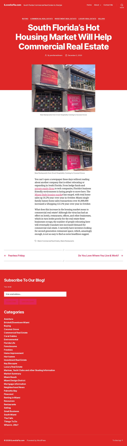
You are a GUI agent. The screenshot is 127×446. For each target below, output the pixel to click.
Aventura (8, 319)
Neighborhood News (14, 387)
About (96, 5)
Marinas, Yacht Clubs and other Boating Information (29, 370)
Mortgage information (15, 384)
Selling (101, 19)
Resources (9, 401)
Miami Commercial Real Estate (49, 241)
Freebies (8, 350)
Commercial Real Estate (41, 19)
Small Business (11, 411)
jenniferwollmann (56, 55)
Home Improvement (14, 353)
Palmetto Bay (10, 391)
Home (89, 5)
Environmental (11, 339)
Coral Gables (10, 336)
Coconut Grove (11, 329)
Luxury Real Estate (87, 19)
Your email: (8, 287)
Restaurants (10, 404)
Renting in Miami (12, 397)
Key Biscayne (10, 363)
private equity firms (44, 188)
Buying (25, 19)
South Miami (10, 414)
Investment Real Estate (65, 19)
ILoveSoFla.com (12, 5)
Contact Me (108, 5)
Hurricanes (9, 356)
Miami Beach (10, 377)
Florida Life (9, 343)
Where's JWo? (11, 425)
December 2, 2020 (75, 55)
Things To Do (10, 421)
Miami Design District (14, 380)
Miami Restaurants (67, 241)
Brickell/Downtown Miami (16, 322)
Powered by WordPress (36, 440)
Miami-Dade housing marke (48, 194)
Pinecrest (8, 394)
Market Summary (12, 373)
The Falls (8, 418)
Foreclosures (10, 346)
